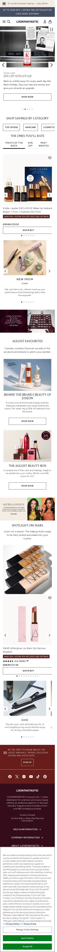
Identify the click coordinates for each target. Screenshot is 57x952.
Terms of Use (30, 924)
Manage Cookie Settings (27, 930)
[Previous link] (5, 271)
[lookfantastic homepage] (27, 22)
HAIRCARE (30, 127)
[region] (27, 899)
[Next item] (49, 195)
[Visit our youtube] (30, 776)
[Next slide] (51, 65)
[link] (45, 22)
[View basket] (50, 22)
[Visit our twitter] (16, 776)
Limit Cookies (27, 938)
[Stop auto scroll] (51, 29)
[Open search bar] (8, 22)
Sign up (27, 762)
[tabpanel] (27, 195)
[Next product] (49, 635)
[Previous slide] (3, 65)
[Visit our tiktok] (38, 776)
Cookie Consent (27, 815)
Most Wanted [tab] (44, 144)
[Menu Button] (3, 22)
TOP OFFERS (11, 127)
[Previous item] (5, 195)
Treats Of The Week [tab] (14, 144)
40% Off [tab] (30, 144)
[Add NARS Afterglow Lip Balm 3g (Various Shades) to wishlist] (49, 597)
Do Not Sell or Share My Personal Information (27, 819)
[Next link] (49, 271)
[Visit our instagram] (23, 776)
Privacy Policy (12, 924)
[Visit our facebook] (9, 776)
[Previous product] (5, 635)
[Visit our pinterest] (45, 776)
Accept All (27, 946)
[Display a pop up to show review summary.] (27, 661)
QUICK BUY (28, 230)
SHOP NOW (27, 97)
